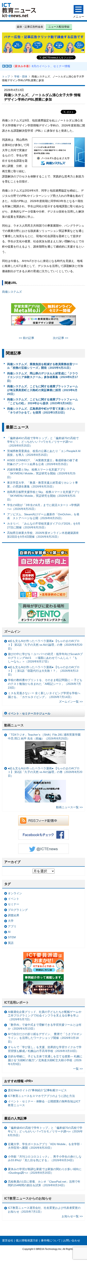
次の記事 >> (60, 337)
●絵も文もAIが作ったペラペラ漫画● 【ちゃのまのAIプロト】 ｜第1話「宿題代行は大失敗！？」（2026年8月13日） (44, 670)
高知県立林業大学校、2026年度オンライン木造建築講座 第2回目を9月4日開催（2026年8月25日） (43, 534)
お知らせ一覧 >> (72, 1216)
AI (9, 931)
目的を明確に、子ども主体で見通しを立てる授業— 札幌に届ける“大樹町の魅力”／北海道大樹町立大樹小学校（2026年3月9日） (45, 1060)
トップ (6, 76)
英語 (11, 942)
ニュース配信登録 (58, 26)
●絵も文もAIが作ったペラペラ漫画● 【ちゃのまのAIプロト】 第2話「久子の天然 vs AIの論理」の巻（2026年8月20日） (45, 644)
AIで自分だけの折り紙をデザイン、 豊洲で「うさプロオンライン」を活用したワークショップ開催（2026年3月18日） (45, 1037)
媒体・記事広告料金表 (30, 26)
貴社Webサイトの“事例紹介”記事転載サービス (37, 1090)
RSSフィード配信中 (43, 820)
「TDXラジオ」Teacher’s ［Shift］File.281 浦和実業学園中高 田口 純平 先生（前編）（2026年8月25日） (44, 736)
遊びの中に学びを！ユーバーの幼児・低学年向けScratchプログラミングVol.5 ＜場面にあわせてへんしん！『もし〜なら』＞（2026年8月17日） (45, 657)
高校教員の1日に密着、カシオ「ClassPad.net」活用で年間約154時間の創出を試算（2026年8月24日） (44, 1183)
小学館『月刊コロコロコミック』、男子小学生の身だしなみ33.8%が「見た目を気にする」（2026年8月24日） (45, 1158)
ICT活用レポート (16, 1002)
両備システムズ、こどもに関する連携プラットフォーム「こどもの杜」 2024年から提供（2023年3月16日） (42, 401)
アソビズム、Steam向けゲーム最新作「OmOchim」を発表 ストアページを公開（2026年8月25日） (43, 516)
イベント (13, 898)
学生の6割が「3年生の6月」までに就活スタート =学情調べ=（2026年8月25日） (43, 506)
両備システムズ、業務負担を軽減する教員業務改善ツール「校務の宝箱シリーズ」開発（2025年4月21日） (42, 366)
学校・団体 (20, 76)
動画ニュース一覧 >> (69, 807)
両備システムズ (12, 291)
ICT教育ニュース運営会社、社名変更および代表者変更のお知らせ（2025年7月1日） (44, 1209)
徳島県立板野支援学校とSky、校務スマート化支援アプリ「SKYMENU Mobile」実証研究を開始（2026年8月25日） (43, 495)
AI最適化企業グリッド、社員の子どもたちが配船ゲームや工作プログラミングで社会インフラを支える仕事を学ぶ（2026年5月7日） (44, 1015)
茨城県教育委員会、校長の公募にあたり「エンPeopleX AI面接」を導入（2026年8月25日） (44, 452)
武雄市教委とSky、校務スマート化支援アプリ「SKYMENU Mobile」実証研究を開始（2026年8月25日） (41, 473)
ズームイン (12, 631)
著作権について (51, 1240)
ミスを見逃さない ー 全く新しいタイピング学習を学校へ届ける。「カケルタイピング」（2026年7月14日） (44, 695)
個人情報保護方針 (27, 1240)
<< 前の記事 (26, 337)
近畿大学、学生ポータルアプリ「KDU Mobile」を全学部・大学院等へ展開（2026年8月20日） (45, 1146)
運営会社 (7, 1240)
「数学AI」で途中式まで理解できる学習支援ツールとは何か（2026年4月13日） (44, 1026)
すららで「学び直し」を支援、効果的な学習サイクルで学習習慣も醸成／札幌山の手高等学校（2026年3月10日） (45, 1049)
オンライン (15, 893)
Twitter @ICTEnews (43, 849)
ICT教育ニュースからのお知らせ (28, 1198)
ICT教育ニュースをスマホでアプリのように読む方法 (41, 1095)
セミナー (13, 904)
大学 (11, 920)
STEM (12, 937)
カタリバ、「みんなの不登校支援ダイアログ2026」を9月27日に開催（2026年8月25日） (43, 525)
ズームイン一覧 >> (71, 701)
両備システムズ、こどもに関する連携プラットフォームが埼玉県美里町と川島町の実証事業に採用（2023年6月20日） (42, 390)
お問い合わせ (71, 1240)
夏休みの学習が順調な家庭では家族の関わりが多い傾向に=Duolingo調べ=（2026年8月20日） (45, 1171)
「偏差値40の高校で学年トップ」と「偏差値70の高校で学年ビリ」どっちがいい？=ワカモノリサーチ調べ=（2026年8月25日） (43, 441)
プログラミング (18, 909)
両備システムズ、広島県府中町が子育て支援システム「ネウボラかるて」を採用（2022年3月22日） (41, 410)
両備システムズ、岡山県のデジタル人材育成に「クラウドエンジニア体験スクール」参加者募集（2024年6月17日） (42, 377)
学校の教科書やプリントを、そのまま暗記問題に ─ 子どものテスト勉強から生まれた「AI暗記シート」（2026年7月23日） (45, 683)
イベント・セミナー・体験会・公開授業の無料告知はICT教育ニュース (44, 1103)
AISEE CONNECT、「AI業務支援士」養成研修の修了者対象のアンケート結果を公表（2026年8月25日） (42, 462)
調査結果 (13, 915)
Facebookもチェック (43, 835)
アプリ (12, 926)
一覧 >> (78, 1068)
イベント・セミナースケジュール (29, 713)
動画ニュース (14, 725)
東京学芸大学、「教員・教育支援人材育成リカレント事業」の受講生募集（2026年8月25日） (42, 484)
